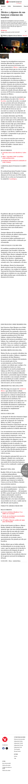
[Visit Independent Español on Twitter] (7, 748)
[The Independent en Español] (14, 2)
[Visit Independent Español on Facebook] (3, 748)
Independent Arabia (18, 741)
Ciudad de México (16, 561)
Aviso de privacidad (6, 763)
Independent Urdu (18, 747)
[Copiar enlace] (25, 31)
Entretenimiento (17, 6)
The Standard (17, 749)
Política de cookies (6, 770)
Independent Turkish (18, 743)
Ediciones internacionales (19, 739)
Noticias (3, 6)
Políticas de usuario (6, 765)
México (15, 67)
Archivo (15, 756)
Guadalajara (13, 179)
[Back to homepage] (8, 739)
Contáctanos (5, 745)
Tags (15, 758)
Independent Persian (18, 745)
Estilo (9, 6)
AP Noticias (4, 30)
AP (1, 9)
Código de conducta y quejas (7, 768)
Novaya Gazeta (17, 751)
